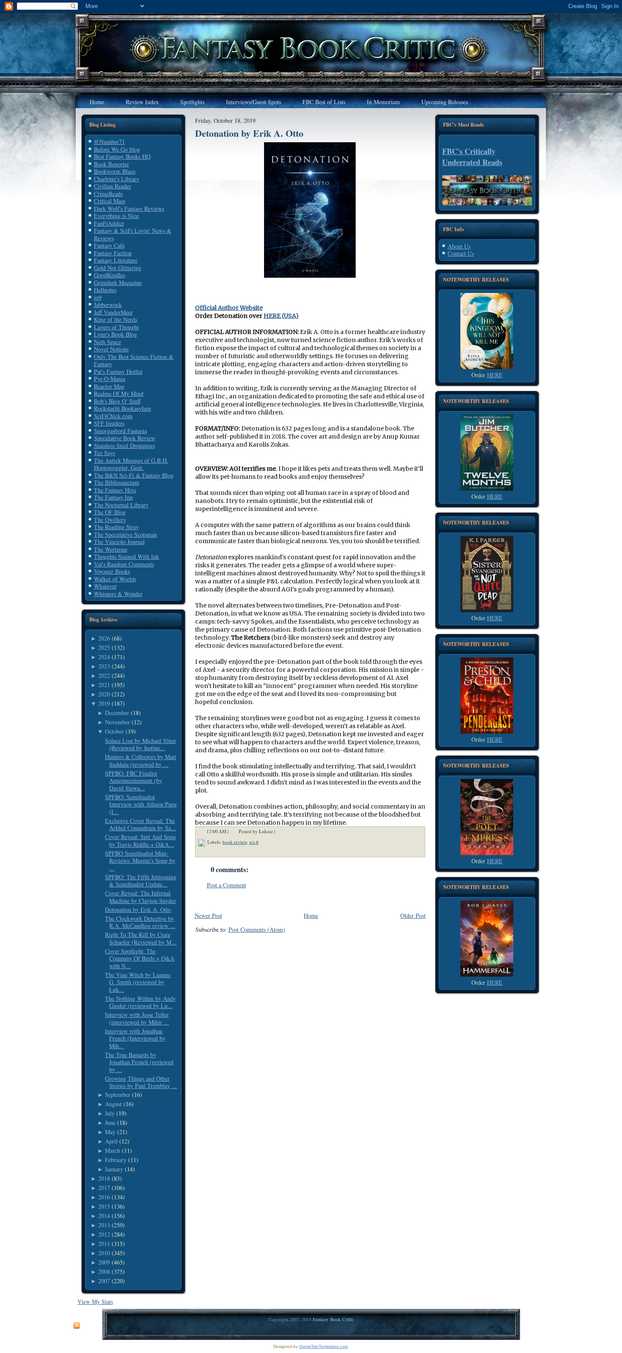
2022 (104, 675)
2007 (104, 1281)
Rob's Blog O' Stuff (117, 401)
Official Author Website (229, 308)
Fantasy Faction (113, 253)
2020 (104, 694)
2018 (104, 1178)
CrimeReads (108, 194)
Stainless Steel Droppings (124, 446)
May (110, 1132)
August (113, 1104)
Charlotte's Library (116, 179)
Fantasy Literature (116, 260)
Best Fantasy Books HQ (122, 156)
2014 (104, 1216)
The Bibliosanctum (116, 482)
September (117, 1095)
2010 (104, 1253)
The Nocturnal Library (121, 505)
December (117, 713)
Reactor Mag (109, 386)
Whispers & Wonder (118, 594)
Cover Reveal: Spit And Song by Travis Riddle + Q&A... (140, 840)
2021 (104, 685)
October (114, 731)
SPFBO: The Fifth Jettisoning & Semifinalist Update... (140, 881)
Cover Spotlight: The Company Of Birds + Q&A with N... (139, 958)
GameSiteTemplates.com (323, 1346)
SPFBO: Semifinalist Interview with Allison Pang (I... (141, 804)
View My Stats (95, 1302)
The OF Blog (110, 512)
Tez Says (104, 453)
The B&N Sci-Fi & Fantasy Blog (133, 475)
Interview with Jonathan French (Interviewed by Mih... (135, 1038)
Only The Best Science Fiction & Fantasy (133, 360)
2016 (104, 1197)
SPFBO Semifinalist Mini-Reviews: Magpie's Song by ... (140, 860)
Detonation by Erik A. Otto (138, 910)
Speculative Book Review (124, 438)
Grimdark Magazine (118, 283)
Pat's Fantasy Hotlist (118, 371)
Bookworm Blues (114, 171)
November (117, 722)
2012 (104, 1234)
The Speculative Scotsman (125, 534)
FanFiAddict (109, 223)
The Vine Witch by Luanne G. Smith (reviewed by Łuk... (138, 982)
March (112, 1150)
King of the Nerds (115, 319)
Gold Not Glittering (117, 268)
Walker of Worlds (115, 579)
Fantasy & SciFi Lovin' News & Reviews (132, 234)
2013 (104, 1225)
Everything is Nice (116, 216)
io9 (98, 297)
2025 (104, 647)
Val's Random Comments (124, 564)
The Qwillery (110, 520)
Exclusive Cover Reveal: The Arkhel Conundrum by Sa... (140, 824)
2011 (104, 1244)
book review (235, 842)
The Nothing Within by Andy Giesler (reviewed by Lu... (140, 1002)
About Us (459, 246)
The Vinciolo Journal (119, 542)
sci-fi (254, 842)
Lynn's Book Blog (115, 334)
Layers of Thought (116, 327)
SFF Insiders (109, 423)
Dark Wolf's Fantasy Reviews (129, 208)
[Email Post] (280, 831)
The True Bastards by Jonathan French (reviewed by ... (139, 1062)
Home (311, 915)
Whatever (105, 586)
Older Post (413, 915)
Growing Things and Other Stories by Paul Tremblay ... (141, 1082)
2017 (104, 1188)
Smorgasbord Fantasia (120, 431)
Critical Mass (109, 201)
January (114, 1169)
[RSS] (76, 1326)
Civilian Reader (112, 186)
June (110, 1122)
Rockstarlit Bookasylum (122, 408)
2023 (104, 666)
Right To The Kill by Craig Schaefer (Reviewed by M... (140, 938)
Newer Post (208, 915)
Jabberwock (108, 305)
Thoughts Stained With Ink (126, 556)
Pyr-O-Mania (109, 379)
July (110, 1113)
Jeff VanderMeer (113, 312)
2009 (104, 1262)
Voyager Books (112, 571)
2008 (104, 1271)
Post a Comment (226, 885)
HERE (495, 375)
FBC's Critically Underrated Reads (472, 157)
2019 (104, 703)
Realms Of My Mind (118, 393)
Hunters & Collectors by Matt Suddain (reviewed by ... (140, 760)
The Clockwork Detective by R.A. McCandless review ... (140, 922)
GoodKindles (109, 275)
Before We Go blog (117, 149)
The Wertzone (110, 549)
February (116, 1160)
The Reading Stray (116, 527)
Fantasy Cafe (109, 245)
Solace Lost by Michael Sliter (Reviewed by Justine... (140, 744)
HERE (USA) (281, 316)
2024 (104, 657)
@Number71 (109, 142)
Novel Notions (111, 349)
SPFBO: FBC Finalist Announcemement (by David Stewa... (133, 780)
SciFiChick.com (113, 416)
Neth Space (107, 342)
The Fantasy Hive (115, 490)
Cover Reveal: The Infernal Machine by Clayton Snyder (140, 897)
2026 (104, 638)
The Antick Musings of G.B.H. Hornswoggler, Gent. (131, 464)
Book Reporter (111, 164)
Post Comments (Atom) (256, 929)
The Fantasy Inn (113, 497)
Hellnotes (105, 290)
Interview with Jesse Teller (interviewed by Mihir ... (137, 1018)
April (111, 1141)
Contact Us (461, 253)
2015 (104, 1206)
